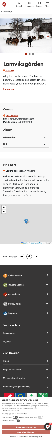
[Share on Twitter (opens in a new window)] (35, 256)
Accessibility (14, 294)
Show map (9, 70)
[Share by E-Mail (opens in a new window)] (20, 256)
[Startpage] (4, 4)
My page (7, 341)
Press (6, 361)
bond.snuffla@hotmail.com (22, 119)
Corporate (12, 313)
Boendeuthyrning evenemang (16, 386)
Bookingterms (9, 333)
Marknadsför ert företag (14, 378)
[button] (26, 54)
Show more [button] (8, 89)
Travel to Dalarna (16, 285)
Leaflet (25, 243)
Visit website (12, 115)
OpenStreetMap (36, 243)
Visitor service (15, 275)
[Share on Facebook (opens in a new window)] (28, 256)
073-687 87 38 (25, 122)
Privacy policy (14, 304)
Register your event (12, 369)
